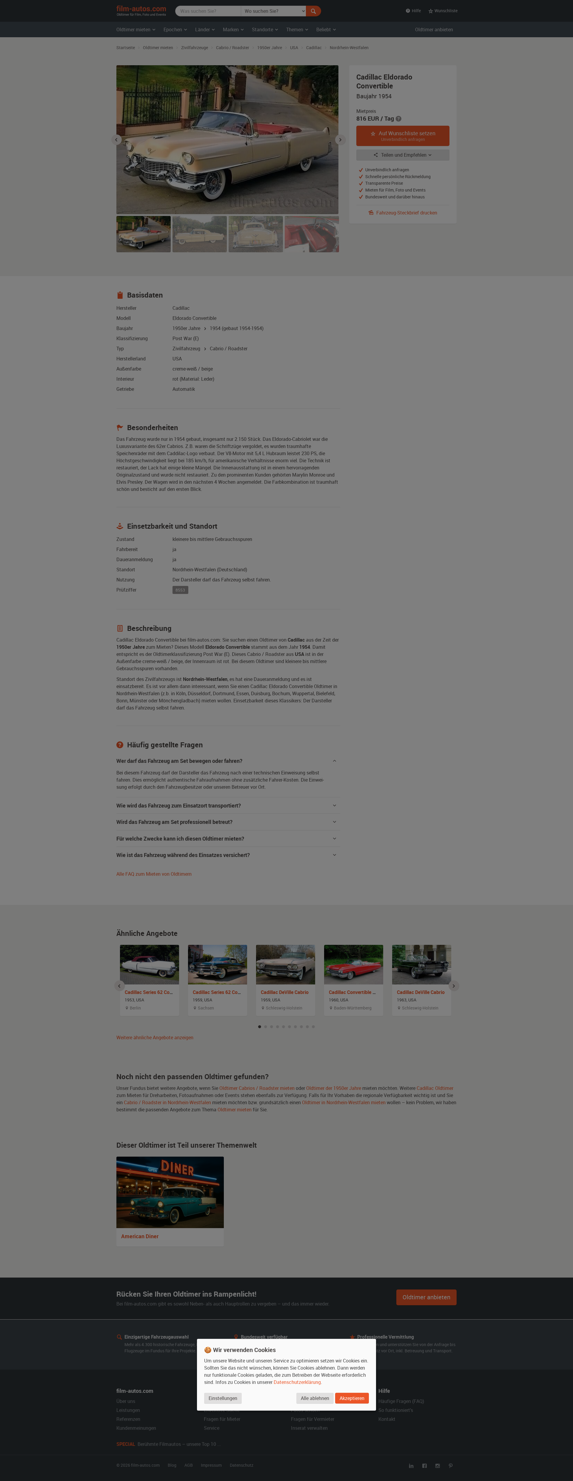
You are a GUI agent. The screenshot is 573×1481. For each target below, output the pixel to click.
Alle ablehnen (315, 1398)
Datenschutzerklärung (297, 1382)
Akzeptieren (352, 1398)
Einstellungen (223, 1398)
